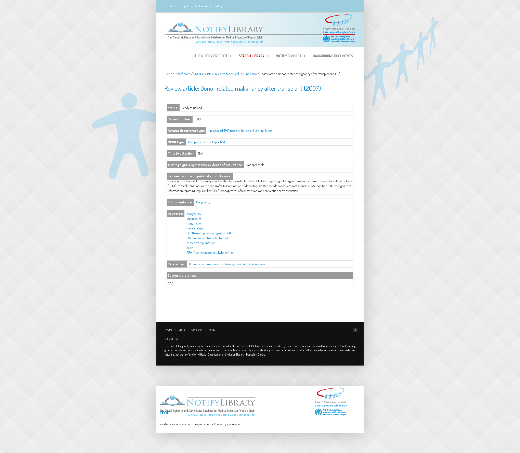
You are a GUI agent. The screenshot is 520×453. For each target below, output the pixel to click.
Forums (169, 6)
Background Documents (333, 56)
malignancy (193, 214)
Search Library (250, 56)
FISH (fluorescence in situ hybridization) (210, 253)
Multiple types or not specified (206, 142)
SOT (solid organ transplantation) (207, 238)
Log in (184, 6)
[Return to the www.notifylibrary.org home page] (260, 45)
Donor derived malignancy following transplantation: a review (227, 264)
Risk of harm (183, 74)
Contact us (201, 6)
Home (168, 74)
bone (189, 248)
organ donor (194, 218)
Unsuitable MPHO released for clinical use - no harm (225, 74)
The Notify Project (210, 56)
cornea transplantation (200, 243)
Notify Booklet (287, 56)
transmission (194, 223)
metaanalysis (194, 228)
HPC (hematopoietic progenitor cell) (208, 233)
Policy (218, 6)
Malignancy (203, 202)
